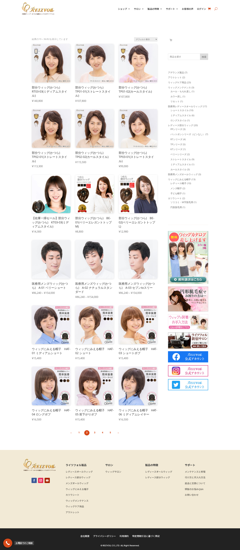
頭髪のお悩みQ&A (194, 489)
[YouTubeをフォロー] (47, 480)
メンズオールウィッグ (77, 483)
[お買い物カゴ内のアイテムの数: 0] (171, 40)
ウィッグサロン (113, 471)
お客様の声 (187, 8)
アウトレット (72, 512)
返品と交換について (195, 483)
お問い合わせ (192, 494)
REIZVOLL (107, 545)
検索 (204, 56)
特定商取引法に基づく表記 (146, 536)
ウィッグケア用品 (75, 506)
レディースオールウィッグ (79, 471)
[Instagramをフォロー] (40, 480)
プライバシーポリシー (104, 536)
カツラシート (72, 494)
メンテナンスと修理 (195, 471)
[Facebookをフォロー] (34, 480)
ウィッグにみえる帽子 (77, 489)
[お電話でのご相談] (7, 543)
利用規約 (124, 536)
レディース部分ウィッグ (78, 477)
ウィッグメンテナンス (77, 500)
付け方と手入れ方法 (195, 477)
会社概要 (84, 536)
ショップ (122, 8)
